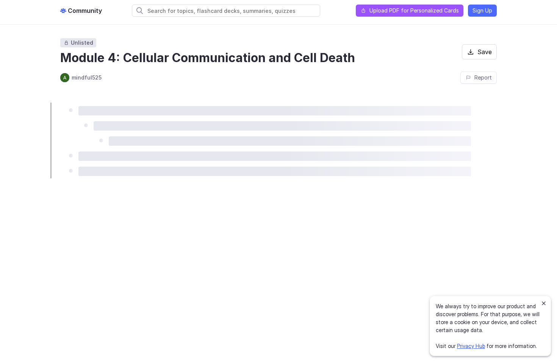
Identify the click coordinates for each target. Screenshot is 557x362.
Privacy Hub (471, 346)
